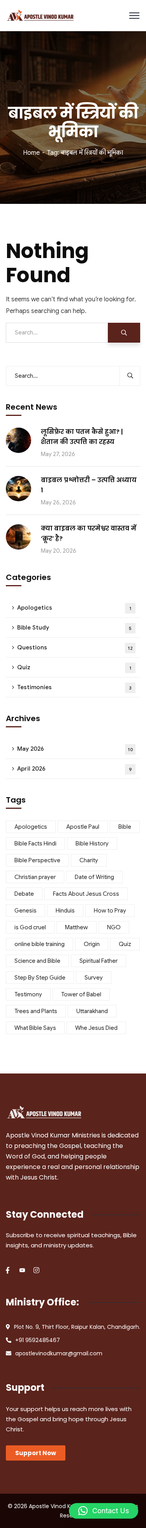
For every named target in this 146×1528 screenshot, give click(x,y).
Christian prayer (35, 877)
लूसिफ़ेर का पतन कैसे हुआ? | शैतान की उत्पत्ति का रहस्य (82, 436)
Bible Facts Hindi (35, 843)
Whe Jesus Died (96, 1027)
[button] (103, 1511)
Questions (75, 647)
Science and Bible (37, 960)
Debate (24, 893)
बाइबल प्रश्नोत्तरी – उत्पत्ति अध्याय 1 (89, 485)
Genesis (25, 910)
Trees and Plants (35, 1011)
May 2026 (75, 748)
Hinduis (65, 910)
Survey (93, 977)
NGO (114, 927)
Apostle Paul (82, 826)
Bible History (92, 843)
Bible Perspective (37, 860)
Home (31, 153)
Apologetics (74, 607)
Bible (124, 826)
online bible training (39, 944)
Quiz (74, 667)
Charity (88, 860)
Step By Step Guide (39, 977)
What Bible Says (35, 1027)
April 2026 (74, 768)
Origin (92, 944)
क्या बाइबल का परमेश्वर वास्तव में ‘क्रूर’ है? (88, 533)
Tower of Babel (81, 994)
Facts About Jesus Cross (86, 893)
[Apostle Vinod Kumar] (40, 16)
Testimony (28, 994)
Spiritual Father (98, 960)
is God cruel (30, 927)
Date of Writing (94, 877)
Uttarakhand (92, 1011)
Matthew (76, 927)
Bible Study (74, 627)
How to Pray (110, 910)
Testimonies (74, 687)
